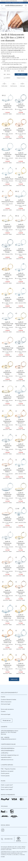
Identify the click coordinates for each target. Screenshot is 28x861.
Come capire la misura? (7, 787)
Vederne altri (14, 679)
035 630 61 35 (8, 839)
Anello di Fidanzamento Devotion (7, 543)
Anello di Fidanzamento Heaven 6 (21, 641)
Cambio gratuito (5, 773)
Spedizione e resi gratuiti (7, 771)
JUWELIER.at (4, 752)
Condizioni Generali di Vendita (8, 699)
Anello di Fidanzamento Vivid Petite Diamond (20, 154)
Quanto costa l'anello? (6, 789)
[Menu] (2, 5)
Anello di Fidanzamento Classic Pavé (7, 106)
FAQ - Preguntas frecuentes (8, 768)
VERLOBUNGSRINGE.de (7, 748)
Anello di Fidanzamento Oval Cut (21, 519)
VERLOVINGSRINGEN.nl (7, 750)
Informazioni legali (5, 704)
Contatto (3, 711)
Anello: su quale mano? (7, 785)
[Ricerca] (25, 8)
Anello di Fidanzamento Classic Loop (7, 616)
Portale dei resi (6, 720)
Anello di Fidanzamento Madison (21, 275)
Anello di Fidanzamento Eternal (21, 567)
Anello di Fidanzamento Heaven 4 (21, 397)
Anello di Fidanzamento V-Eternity (7, 154)
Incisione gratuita (5, 775)
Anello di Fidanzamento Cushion (21, 470)
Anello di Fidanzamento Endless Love (7, 397)
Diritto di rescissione (6, 701)
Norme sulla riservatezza (7, 709)
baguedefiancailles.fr (6, 757)
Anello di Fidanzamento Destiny (21, 348)
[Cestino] (26, 5)
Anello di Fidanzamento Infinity (21, 250)
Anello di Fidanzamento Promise (21, 106)
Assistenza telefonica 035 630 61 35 (9, 0)
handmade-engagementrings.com (10, 755)
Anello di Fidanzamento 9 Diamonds (7, 494)
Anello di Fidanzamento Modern (7, 446)
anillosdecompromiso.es (7, 759)
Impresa (3, 696)
